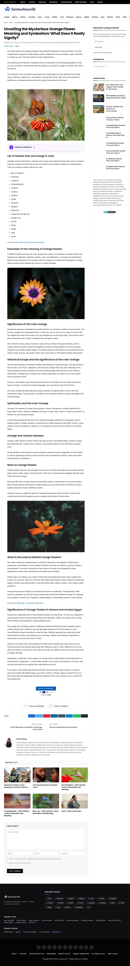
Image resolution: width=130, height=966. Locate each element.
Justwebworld (62, 959)
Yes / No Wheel (44, 932)
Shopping (79, 907)
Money (78, 17)
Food (40, 17)
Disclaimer (53, 2)
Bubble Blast (8, 932)
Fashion (110, 17)
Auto (102, 17)
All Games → (56, 932)
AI (89, 907)
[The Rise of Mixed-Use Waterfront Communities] (98, 109)
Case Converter (34, 920)
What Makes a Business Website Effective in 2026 (116, 97)
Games (100, 2)
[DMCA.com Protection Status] (109, 213)
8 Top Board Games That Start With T (114, 160)
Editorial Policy (81, 2)
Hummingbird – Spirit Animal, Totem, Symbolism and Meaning (73, 787)
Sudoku (17, 932)
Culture (23, 17)
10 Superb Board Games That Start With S (115, 167)
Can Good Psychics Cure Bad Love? (45, 786)
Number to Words (87, 920)
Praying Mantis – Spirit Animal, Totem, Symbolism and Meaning (16, 813)
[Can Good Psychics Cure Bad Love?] (46, 775)
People (6, 17)
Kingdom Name (21, 922)
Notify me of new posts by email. (20, 863)
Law (58, 907)
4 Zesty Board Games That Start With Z (114, 118)
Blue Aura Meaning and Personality (63, 727)
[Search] (125, 2)
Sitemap (85, 959)
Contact (32, 2)
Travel (46, 17)
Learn (92, 898)
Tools (92, 2)
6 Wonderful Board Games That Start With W (115, 135)
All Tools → (32, 922)
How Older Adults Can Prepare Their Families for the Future (114, 87)
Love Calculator (47, 920)
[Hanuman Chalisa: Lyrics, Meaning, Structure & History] (17, 775)
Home (118, 17)
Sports (14, 17)
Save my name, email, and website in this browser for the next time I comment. (35, 859)
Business (70, 17)
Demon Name (8, 922)
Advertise (42, 2)
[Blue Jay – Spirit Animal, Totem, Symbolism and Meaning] (46, 801)
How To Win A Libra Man (71, 811)
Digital (86, 17)
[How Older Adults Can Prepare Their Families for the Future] (98, 87)
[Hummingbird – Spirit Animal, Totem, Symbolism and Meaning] (74, 775)
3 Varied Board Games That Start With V (115, 144)
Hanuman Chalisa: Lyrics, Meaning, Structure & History (16, 786)
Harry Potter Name (114, 920)
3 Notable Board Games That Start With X (115, 126)
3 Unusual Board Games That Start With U (115, 152)
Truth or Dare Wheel (29, 932)
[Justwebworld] (20, 9)
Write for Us (113, 954)
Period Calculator (73, 920)
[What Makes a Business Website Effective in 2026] (98, 98)
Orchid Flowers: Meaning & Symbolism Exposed (25, 242)
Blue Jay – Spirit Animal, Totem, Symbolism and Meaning (46, 812)
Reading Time (59, 920)
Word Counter (21, 920)
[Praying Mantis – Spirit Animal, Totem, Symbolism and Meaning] (17, 801)
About (23, 2)
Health (54, 17)
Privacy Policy (66, 2)
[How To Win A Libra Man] (74, 801)
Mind (125, 17)
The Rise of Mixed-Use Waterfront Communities (114, 109)
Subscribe (98, 47)
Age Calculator (9, 920)
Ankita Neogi (8, 46)
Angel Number (101, 920)
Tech (62, 17)
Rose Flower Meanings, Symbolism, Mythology (25, 603)
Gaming (95, 17)
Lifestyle (32, 17)
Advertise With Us (36, 954)
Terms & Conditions (81, 954)
